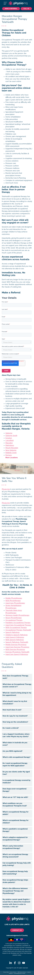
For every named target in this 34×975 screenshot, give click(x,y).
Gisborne (8, 433)
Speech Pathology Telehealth (16, 642)
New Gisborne (10, 450)
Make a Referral (11, 8)
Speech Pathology (12, 632)
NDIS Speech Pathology (14, 640)
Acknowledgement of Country (19, 973)
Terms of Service (13, 972)
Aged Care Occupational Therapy (18, 625)
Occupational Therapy (13, 620)
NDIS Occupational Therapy (16, 627)
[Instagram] (19, 963)
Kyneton (8, 438)
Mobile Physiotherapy (13, 598)
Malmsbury (9, 445)
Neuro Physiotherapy (13, 618)
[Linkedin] (10, 963)
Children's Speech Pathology (16, 635)
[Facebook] (15, 963)
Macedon (9, 443)
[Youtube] (23, 963)
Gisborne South (11, 435)
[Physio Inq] (18, 3)
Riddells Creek (11, 453)
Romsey (8, 455)
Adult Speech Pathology (14, 637)
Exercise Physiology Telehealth (17, 652)
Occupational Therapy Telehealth (18, 630)
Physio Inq (6, 489)
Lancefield (9, 440)
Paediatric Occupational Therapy (17, 623)
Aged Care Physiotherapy (15, 603)
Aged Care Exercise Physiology (17, 647)
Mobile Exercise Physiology (15, 645)
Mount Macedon (11, 448)
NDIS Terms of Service (21, 972)
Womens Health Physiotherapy (17, 615)
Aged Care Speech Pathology (16, 654)
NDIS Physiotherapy (13, 601)
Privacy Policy (6, 972)
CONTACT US (17, 930)
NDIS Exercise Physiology (15, 649)
